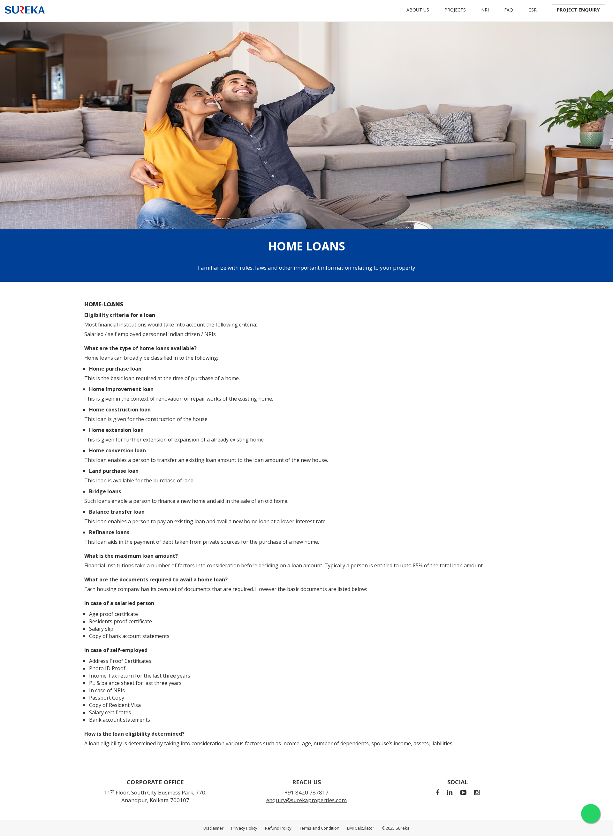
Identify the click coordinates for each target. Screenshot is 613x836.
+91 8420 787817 (306, 792)
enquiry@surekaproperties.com (306, 800)
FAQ (508, 10)
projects (455, 10)
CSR (532, 10)
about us (417, 10)
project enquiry (578, 9)
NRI (485, 10)
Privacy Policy (244, 828)
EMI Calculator (360, 828)
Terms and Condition (319, 828)
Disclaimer (213, 828)
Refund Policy (278, 828)
